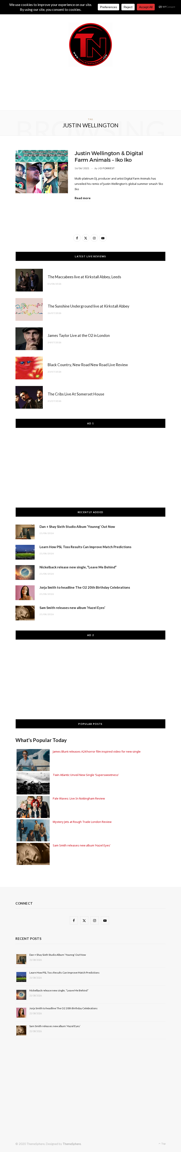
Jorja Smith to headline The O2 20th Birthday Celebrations (85, 587)
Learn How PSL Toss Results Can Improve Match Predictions (85, 547)
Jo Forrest (106, 168)
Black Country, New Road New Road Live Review (88, 364)
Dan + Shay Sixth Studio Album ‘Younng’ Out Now (77, 527)
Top (163, 1143)
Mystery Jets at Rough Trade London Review (82, 822)
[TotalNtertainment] (90, 45)
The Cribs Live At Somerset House (76, 394)
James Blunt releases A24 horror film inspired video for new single (97, 751)
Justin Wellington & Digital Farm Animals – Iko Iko (109, 156)
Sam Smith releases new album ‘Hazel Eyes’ (72, 608)
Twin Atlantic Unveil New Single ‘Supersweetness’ (86, 775)
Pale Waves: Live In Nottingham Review (79, 798)
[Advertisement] (95, 88)
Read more (82, 198)
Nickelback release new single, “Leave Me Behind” (78, 567)
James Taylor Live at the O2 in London (79, 335)
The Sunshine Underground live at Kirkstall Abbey (88, 306)
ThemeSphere (72, 1144)
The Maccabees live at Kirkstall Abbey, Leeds (84, 277)
